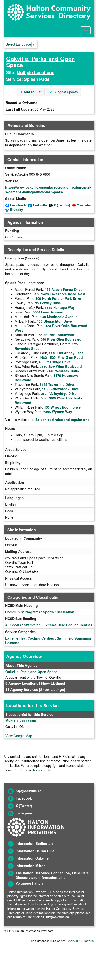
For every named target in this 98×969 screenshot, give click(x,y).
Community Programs (22, 611)
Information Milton (31, 865)
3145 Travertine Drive (57, 384)
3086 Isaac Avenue (48, 312)
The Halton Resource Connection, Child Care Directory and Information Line (52, 875)
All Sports (13, 625)
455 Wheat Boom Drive (62, 407)
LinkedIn (40, 205)
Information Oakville (32, 858)
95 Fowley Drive (48, 303)
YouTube (84, 205)
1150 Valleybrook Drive (60, 389)
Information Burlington (34, 843)
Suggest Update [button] (65, 91)
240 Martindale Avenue (59, 316)
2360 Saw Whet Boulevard (61, 366)
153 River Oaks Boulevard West (51, 328)
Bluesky (16, 209)
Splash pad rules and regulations (62, 419)
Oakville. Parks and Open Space (40, 61)
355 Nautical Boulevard (55, 334)
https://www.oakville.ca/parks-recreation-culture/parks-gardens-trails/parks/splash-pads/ (48, 189)
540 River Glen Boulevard (61, 339)
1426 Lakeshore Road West (63, 293)
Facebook (18, 205)
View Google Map (18, 735)
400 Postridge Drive (54, 362)
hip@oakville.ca (29, 790)
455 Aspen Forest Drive (64, 289)
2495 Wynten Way (57, 411)
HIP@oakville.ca (57, 917)
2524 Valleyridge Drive (59, 393)
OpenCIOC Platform (80, 941)
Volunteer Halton (29, 883)
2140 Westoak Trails (63, 370)
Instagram (24, 813)
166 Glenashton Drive (54, 321)
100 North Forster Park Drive (58, 298)
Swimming (32, 625)
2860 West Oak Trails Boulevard (48, 400)
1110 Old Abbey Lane (66, 352)
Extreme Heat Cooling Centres (68, 625)
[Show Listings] (52, 683)
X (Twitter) (62, 205)
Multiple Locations (35, 72)
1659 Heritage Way (60, 307)
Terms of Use (42, 770)
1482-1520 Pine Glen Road (61, 357)
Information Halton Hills (35, 850)
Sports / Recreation (58, 611)
